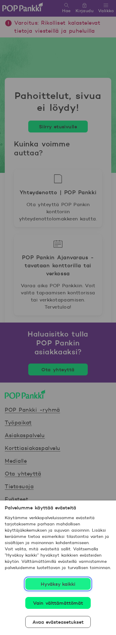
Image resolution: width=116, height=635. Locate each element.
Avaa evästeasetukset (58, 622)
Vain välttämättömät (58, 603)
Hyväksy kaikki (58, 584)
